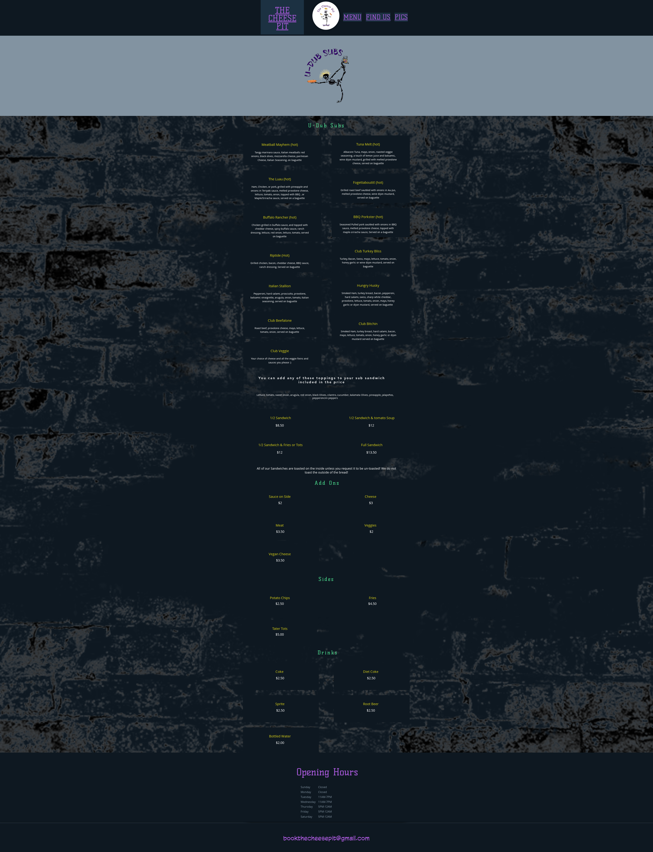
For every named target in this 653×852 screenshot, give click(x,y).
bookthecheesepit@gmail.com (326, 837)
